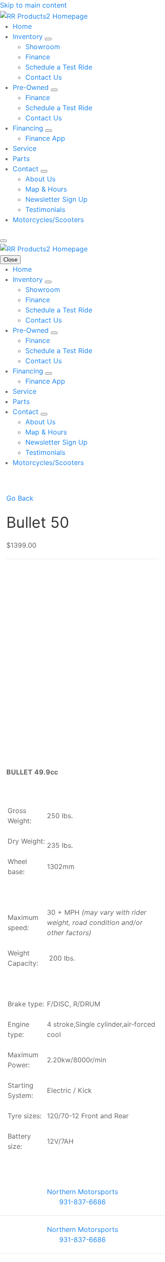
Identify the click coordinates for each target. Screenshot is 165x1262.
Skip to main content (33, 5)
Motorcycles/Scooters (48, 219)
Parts (21, 158)
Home (22, 26)
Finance (37, 57)
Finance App (45, 138)
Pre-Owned (32, 87)
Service (24, 148)
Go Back (19, 498)
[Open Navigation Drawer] (3, 241)
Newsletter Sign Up (56, 199)
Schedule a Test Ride (58, 67)
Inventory (29, 36)
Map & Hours (46, 189)
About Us (40, 179)
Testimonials (45, 209)
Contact (27, 168)
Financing (29, 128)
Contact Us (43, 77)
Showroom (42, 46)
